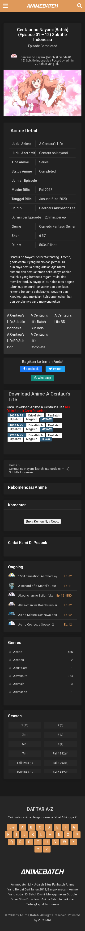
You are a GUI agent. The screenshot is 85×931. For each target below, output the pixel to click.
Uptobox (15, 419)
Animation (43, 692)
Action (43, 652)
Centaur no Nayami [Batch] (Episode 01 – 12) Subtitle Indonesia (47, 59)
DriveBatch (35, 415)
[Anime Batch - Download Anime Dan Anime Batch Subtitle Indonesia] (42, 9)
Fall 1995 (25, 772)
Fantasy (58, 226)
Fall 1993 (60, 763)
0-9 (12, 827)
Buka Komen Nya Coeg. (42, 521)
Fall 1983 (25, 763)
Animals (43, 684)
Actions (43, 660)
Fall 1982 (60, 753)
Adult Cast (43, 668)
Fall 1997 (60, 772)
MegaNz (31, 419)
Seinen (71, 226)
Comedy (45, 226)
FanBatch (54, 415)
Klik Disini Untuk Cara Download (38, 409)
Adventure (43, 676)
